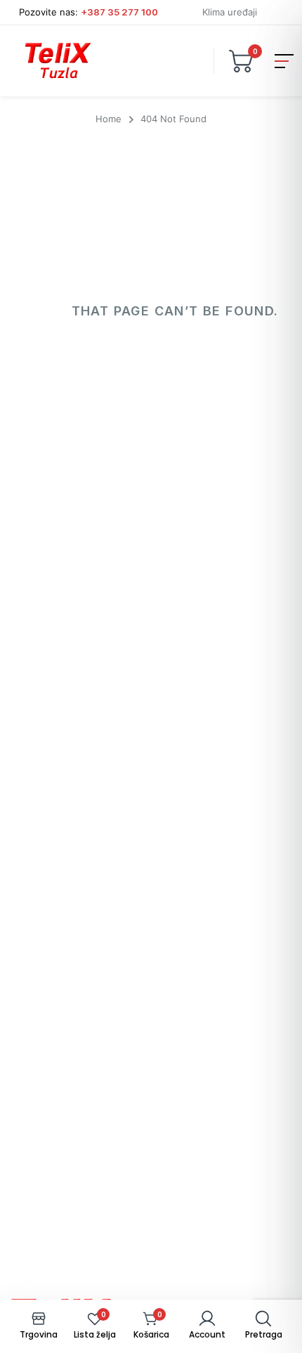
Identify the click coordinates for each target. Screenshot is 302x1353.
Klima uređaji (229, 12)
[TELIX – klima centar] (57, 60)
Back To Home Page (149, 373)
